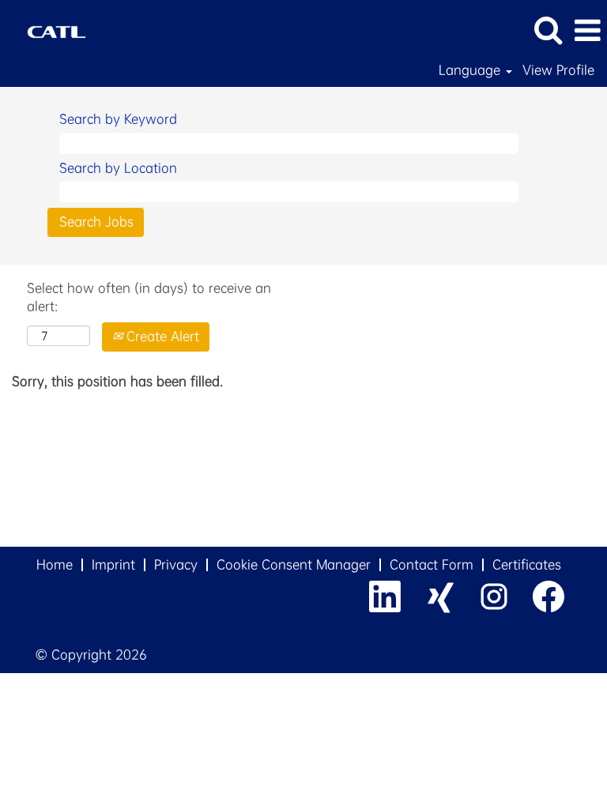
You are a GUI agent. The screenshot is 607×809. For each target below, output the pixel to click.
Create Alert (161, 336)
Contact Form (431, 564)
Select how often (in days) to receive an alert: (149, 297)
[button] (587, 31)
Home (54, 564)
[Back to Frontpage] (50, 29)
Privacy (176, 564)
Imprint (113, 564)
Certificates (526, 564)
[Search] (547, 30)
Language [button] (471, 70)
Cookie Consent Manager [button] (294, 564)
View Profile (558, 70)
